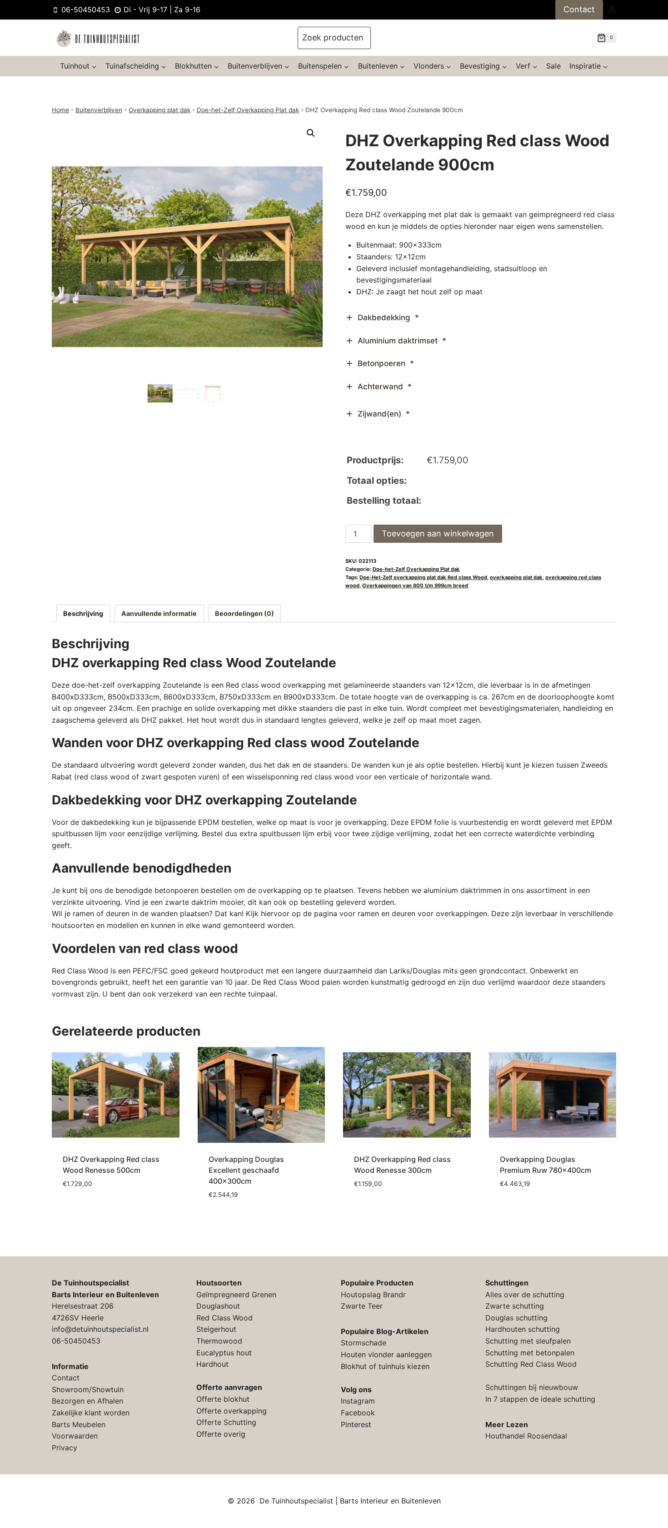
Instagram (358, 1400)
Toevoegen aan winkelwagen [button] (115, 1199)
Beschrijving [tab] (83, 613)
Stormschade (363, 1342)
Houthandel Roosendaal (526, 1435)
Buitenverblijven (98, 110)
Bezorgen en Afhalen (87, 1400)
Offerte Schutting (226, 1422)
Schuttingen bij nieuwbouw (531, 1387)
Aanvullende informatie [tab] (159, 613)
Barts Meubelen (78, 1424)
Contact (579, 9)
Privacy (64, 1447)
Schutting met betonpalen (529, 1352)
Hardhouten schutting (522, 1329)
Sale (553, 65)
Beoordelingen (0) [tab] (244, 613)
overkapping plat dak (516, 577)
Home (60, 110)
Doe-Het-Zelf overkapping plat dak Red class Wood (423, 577)
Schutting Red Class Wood (531, 1364)
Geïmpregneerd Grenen (236, 1294)
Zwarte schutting (514, 1305)
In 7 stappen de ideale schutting (540, 1399)
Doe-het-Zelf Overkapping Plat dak (248, 110)
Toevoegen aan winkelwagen (438, 533)
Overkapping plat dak (159, 110)
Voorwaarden (75, 1435)
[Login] (612, 9)
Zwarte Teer (362, 1305)
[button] (311, 133)
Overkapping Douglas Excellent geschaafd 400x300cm (246, 1170)
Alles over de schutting (524, 1294)
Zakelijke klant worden (91, 1412)
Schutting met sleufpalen (528, 1340)
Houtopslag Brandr (373, 1294)
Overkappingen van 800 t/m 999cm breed (415, 585)
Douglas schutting (516, 1317)
